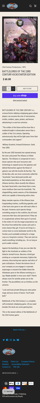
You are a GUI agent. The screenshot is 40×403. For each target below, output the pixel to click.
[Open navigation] (3, 6)
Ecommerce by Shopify (15, 396)
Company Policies (28, 361)
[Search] (30, 6)
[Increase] (13, 88)
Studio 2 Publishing (20, 394)
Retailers (5, 364)
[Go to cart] (35, 6)
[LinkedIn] (14, 339)
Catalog (5, 361)
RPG (24, 67)
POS (3, 396)
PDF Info (16, 367)
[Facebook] (7, 339)
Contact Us (6, 367)
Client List (14, 361)
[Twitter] (4, 339)
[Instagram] (11, 339)
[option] (20, 40)
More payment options (20, 100)
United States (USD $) (9, 373)
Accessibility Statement (20, 364)
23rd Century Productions (11, 67)
